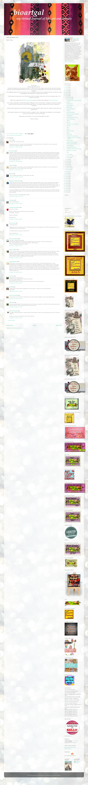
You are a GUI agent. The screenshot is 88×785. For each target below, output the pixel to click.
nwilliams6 (11, 302)
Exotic (68, 129)
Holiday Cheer (70, 103)
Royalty (68, 102)
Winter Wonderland (71, 112)
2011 (67, 185)
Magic (68, 132)
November (69, 98)
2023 (67, 90)
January (69, 169)
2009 (67, 188)
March (68, 166)
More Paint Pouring (71, 119)
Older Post (59, 325)
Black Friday (69, 107)
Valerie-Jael (11, 165)
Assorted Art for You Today (72, 117)
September (69, 156)
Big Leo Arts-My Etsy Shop (70, 747)
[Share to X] (30, 133)
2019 (67, 171)
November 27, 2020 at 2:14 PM (15, 203)
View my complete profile (70, 61)
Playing (68, 120)
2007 (67, 191)
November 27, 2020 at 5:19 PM (15, 245)
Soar (68, 127)
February (69, 167)
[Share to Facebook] (31, 133)
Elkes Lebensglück (13, 238)
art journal (12, 135)
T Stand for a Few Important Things (74, 148)
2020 (67, 95)
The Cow (68, 125)
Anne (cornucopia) (13, 295)
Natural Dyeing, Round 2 (72, 147)
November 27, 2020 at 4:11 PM (15, 234)
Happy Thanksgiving (71, 108)
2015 (67, 178)
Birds (68, 152)
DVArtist (11, 173)
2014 (67, 180)
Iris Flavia (11, 276)
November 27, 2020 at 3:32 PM (15, 219)
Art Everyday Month (28, 100)
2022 (67, 92)
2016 (67, 176)
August (68, 157)
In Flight (68, 110)
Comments (68, 212)
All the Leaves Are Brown (72, 143)
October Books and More (72, 142)
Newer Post (9, 325)
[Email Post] (25, 133)
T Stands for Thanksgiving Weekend (74, 100)
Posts (67, 210)
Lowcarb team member (14, 207)
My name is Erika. (75, 38)
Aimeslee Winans (13, 261)
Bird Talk (68, 122)
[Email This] (28, 133)
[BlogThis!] (29, 133)
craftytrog (11, 200)
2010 (67, 186)
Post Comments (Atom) (16, 328)
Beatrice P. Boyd (12, 249)
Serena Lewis (12, 223)
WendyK (11, 286)
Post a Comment (11, 320)
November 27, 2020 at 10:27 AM (16, 196)
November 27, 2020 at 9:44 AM (15, 146)
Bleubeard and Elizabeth (14, 180)
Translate (74, 742)
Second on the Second (71, 150)
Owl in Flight (69, 134)
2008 (67, 190)
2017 (67, 175)
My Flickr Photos (68, 748)
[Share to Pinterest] (32, 133)
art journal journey (18, 135)
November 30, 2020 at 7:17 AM (15, 306)
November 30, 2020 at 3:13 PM (15, 317)
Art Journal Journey (53, 100)
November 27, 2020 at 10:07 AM (16, 169)
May (68, 162)
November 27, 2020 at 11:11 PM (15, 257)
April (68, 164)
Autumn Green (70, 140)
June (68, 161)
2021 (67, 94)
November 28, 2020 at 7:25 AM (15, 291)
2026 (67, 85)
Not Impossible (70, 105)
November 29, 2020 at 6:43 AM (15, 298)
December (69, 97)
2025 (67, 87)
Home (34, 325)
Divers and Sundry (13, 310)
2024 (67, 89)
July (68, 159)
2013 (67, 181)
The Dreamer (69, 115)
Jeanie (10, 140)
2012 (67, 183)
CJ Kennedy (12, 150)
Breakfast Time (70, 145)
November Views (70, 130)
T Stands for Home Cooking (72, 124)
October (69, 154)
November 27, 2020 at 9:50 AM (15, 161)
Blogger (58, 775)
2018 (67, 173)
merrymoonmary (48, 775)
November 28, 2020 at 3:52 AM (15, 272)
